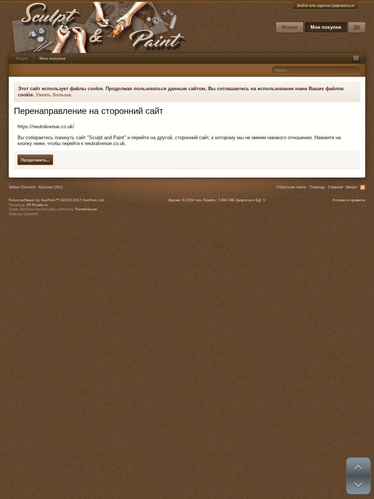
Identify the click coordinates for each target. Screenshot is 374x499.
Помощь (317, 187)
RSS (362, 187)
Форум (290, 27)
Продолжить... (35, 160)
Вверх (351, 187)
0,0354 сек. (192, 200)
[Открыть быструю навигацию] (356, 58)
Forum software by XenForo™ (57, 200)
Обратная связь (291, 187)
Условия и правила (348, 200)
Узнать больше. (54, 95)
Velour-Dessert (22, 187)
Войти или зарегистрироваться (325, 5)
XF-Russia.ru (37, 205)
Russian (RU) (50, 187)
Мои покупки (325, 27)
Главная (335, 187)
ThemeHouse (86, 209)
